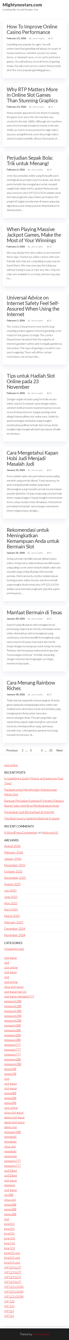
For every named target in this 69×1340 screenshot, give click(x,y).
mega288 (10, 1093)
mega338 (10, 1069)
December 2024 (14, 928)
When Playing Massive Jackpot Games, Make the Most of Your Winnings (34, 234)
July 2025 (10, 890)
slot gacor (10, 957)
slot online (11, 765)
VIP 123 (9, 1301)
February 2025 (13, 922)
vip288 (8, 1195)
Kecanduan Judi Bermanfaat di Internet (29, 812)
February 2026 (13, 852)
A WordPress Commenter (21, 832)
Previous (12, 750)
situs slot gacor (14, 987)
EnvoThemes (41, 1334)
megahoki (10, 1136)
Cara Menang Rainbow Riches (31, 685)
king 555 (9, 1238)
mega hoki (10, 1156)
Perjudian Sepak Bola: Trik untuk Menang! (30, 160)
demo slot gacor (14, 1117)
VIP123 (9, 1311)
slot (6, 962)
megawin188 (12, 1132)
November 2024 (14, 935)
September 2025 (15, 877)
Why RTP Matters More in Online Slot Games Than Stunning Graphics (32, 94)
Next (59, 750)
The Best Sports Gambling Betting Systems (32, 818)
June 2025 (10, 897)
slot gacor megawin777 (19, 996)
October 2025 (13, 871)
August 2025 (12, 884)
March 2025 (12, 916)
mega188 (10, 1204)
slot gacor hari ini (15, 991)
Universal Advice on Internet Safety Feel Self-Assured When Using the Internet (33, 305)
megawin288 (12, 1025)
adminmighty (39, 38)
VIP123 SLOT (12, 1267)
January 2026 (12, 859)
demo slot (10, 1127)
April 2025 (11, 909)
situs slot (10, 1146)
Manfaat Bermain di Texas (34, 612)
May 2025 (10, 903)
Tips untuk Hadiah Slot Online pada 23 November (31, 381)
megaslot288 (12, 1001)
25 (50, 750)
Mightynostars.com (22, 4)
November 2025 (14, 865)
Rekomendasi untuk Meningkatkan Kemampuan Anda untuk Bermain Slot (33, 538)
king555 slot (12, 1253)
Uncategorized (14, 949)
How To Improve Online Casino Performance (32, 29)
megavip (9, 1185)
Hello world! (50, 832)
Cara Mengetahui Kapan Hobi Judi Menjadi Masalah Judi (32, 458)
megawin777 (12, 1045)
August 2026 (12, 846)
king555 (9, 1224)
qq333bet (10, 1170)
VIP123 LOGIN (13, 1287)
